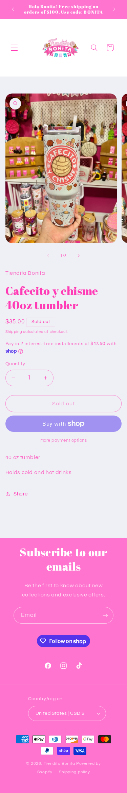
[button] (14, 47)
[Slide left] (48, 255)
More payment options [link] (63, 440)
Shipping (13, 332)
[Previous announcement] (12, 9)
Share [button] (21, 493)
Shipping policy (74, 772)
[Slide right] (78, 255)
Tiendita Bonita (60, 763)
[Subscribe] (105, 615)
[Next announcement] (114, 9)
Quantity (15, 363)
